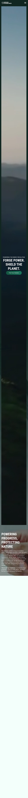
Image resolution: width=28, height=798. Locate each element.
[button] (25, 2)
